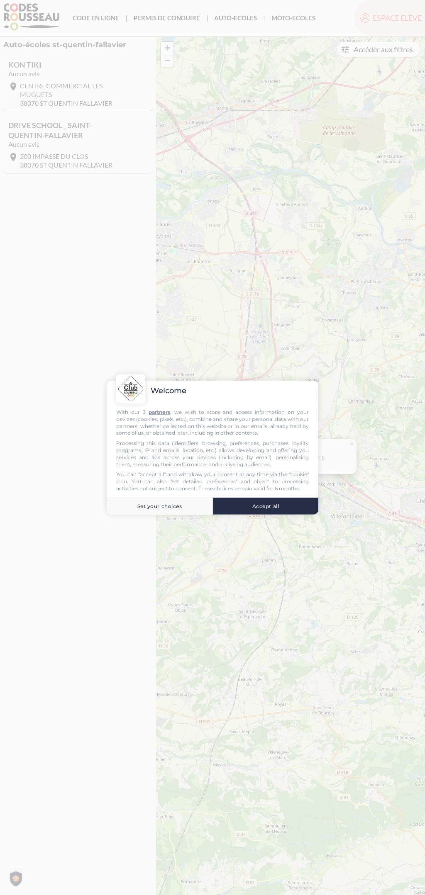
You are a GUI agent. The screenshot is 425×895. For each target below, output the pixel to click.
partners (159, 412)
